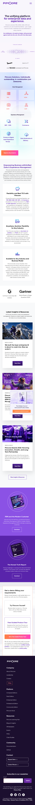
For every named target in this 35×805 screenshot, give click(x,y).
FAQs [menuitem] (8, 734)
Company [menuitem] (10, 668)
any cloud (23, 231)
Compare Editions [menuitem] (12, 693)
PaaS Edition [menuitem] (10, 696)
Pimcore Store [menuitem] (11, 710)
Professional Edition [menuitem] (12, 703)
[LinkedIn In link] (23, 794)
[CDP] (26, 106)
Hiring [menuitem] (9, 683)
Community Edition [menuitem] (12, 707)
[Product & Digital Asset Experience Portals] (8, 137)
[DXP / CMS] (8, 123)
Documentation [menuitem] (11, 746)
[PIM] (8, 95)
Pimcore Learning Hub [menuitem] (13, 719)
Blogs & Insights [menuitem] (11, 723)
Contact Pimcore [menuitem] (12, 764)
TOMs (30, 800)
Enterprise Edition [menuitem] (12, 700)
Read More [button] (17, 363)
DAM (13, 200)
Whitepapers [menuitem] (10, 726)
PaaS (16, 233)
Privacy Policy (17, 790)
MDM (10, 200)
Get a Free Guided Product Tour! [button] (17, 636)
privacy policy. (23, 648)
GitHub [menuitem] (9, 750)
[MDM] (26, 95)
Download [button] (17, 529)
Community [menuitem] (11, 743)
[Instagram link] (19, 794)
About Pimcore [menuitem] (11, 671)
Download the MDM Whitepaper (22, 411)
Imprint (30, 798)
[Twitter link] (15, 794)
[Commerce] (26, 123)
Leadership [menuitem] (10, 675)
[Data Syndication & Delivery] (26, 137)
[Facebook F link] (11, 794)
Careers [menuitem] (9, 678)
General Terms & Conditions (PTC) (19, 800)
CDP (16, 200)
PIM (7, 200)
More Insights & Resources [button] (17, 477)
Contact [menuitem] (10, 755)
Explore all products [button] (10, 153)
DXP (19, 200)
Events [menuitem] (8, 730)
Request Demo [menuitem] (12, 759)
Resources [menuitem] (10, 716)
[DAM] (8, 106)
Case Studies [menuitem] (10, 737)
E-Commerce (25, 200)
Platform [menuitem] (10, 689)
